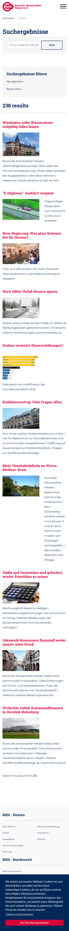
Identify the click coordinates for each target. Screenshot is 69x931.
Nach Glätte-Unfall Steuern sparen (30, 291)
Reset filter (14, 89)
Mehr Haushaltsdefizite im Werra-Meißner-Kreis (30, 467)
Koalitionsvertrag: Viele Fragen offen (32, 402)
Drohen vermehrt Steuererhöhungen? (33, 345)
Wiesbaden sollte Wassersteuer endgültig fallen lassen (28, 124)
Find (52, 45)
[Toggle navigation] (63, 6)
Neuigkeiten (15, 81)
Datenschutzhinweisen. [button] (20, 914)
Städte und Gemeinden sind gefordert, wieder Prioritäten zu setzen (33, 574)
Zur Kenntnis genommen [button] (34, 922)
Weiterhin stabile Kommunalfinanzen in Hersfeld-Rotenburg (33, 710)
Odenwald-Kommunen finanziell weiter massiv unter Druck (34, 642)
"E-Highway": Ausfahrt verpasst (28, 193)
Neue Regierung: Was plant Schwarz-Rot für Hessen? (32, 235)
